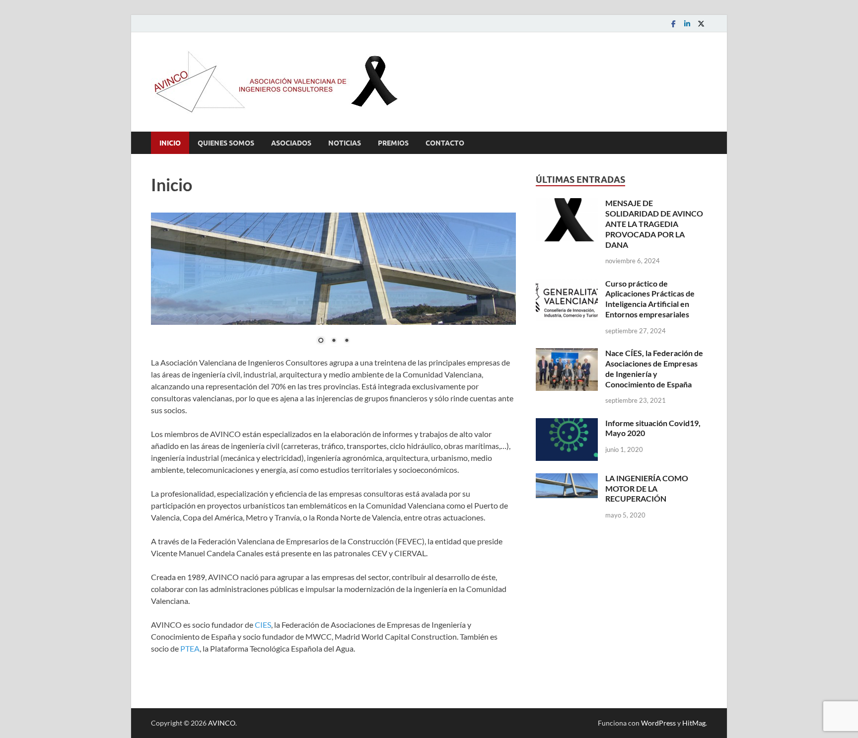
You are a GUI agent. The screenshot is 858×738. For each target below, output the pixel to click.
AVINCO (221, 723)
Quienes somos (226, 143)
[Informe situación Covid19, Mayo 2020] (567, 424)
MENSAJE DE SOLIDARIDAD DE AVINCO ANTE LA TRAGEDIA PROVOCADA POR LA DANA (654, 223)
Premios (393, 143)
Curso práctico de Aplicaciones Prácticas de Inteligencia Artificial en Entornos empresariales (650, 299)
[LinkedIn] (687, 23)
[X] (701, 23)
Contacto (445, 143)
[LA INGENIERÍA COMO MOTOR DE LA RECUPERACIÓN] (567, 479)
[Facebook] (673, 23)
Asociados (291, 143)
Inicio (170, 143)
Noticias (344, 143)
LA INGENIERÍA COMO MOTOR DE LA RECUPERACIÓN (646, 488)
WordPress (658, 723)
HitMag (694, 723)
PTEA (190, 648)
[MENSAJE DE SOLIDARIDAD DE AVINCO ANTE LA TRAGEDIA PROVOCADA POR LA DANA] (567, 204)
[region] (333, 285)
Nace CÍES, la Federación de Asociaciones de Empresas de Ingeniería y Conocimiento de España (654, 368)
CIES (263, 624)
